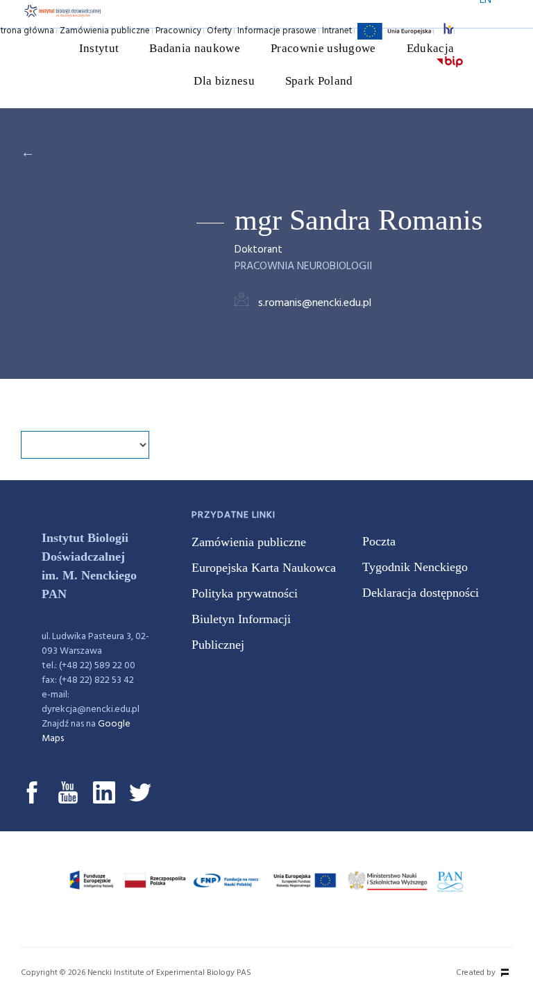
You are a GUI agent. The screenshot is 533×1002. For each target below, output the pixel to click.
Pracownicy (178, 31)
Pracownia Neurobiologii (303, 266)
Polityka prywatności (245, 593)
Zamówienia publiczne (105, 31)
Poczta (379, 541)
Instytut (99, 48)
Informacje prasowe (276, 31)
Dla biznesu (224, 80)
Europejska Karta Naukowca (264, 568)
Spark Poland (319, 80)
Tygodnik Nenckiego (415, 567)
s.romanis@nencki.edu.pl (314, 303)
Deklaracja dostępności (420, 593)
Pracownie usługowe (323, 48)
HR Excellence (452, 30)
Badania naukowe (194, 48)
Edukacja (431, 48)
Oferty (219, 31)
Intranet (337, 31)
